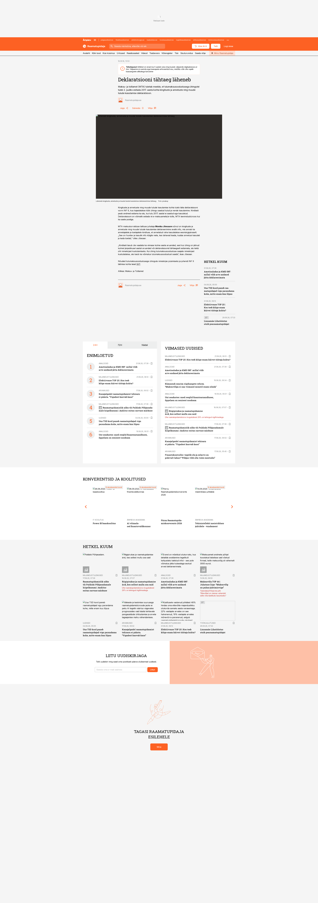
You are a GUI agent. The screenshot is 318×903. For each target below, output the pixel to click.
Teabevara (154, 53)
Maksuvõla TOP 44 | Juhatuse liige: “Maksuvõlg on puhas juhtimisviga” (214, 584)
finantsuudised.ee (122, 40)
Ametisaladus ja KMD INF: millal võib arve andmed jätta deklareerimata (217, 274)
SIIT (138, 264)
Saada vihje (200, 53)
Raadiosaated (133, 53)
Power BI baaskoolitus (104, 523)
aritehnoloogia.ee (137, 40)
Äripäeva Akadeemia (136, 520)
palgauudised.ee (107, 40)
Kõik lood (96, 53)
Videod (144, 53)
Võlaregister (167, 53)
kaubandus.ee (152, 40)
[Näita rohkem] (228, 40)
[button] (120, 669)
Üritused (121, 53)
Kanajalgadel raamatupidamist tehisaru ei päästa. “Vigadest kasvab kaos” (138, 632)
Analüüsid (103, 363)
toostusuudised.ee (167, 40)
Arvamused (104, 390)
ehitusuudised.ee (199, 40)
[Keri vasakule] (86, 507)
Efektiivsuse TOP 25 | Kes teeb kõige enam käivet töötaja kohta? (215, 307)
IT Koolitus (98, 520)
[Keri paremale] (232, 507)
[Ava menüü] (95, 40)
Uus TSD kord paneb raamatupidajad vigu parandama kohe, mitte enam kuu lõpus (219, 291)
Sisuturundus (186, 53)
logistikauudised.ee (183, 40)
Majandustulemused (109, 377)
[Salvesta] (151, 363)
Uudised (102, 418)
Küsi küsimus (109, 53)
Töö (176, 53)
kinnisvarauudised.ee (216, 40)
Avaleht (86, 53)
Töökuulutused (208, 623)
